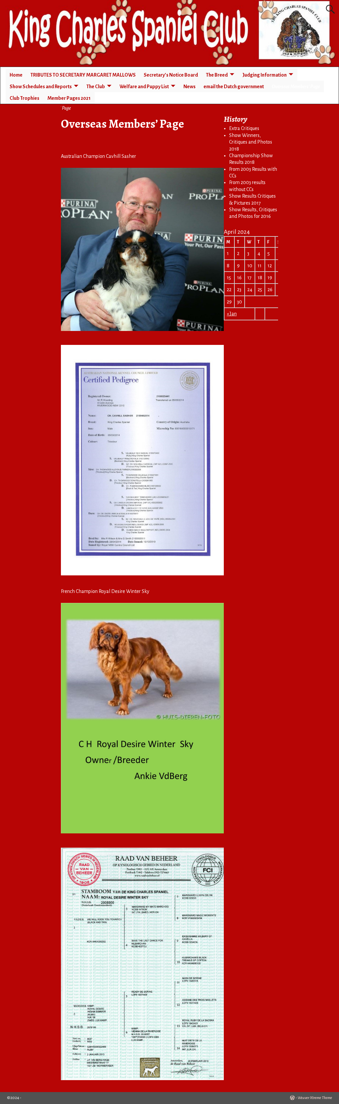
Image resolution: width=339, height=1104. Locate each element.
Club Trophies (24, 98)
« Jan (232, 313)
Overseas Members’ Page (296, 86)
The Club (95, 86)
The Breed (217, 75)
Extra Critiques (244, 128)
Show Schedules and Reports (41, 86)
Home (16, 75)
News (189, 86)
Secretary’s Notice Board (171, 75)
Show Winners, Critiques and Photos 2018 (250, 142)
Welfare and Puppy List (144, 86)
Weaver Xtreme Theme (315, 1098)
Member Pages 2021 (69, 98)
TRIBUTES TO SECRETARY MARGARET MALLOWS (83, 75)
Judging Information (264, 75)
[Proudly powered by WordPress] (292, 1098)
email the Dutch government (234, 86)
